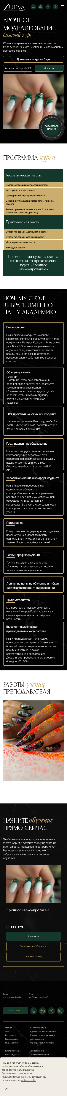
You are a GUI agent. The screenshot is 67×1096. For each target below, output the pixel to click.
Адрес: (31, 994)
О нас (7, 1031)
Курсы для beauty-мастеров (42, 1043)
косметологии (42, 1054)
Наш (7, 1039)
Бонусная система (38, 1027)
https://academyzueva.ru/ (14, 1076)
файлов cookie (28, 1080)
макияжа (40, 1051)
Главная (8, 1027)
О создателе (10, 1035)
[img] (14, 7)
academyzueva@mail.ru (12, 997)
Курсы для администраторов (43, 1031)
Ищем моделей (11, 1043)
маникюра (15, 1051)
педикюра (15, 1054)
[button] (51, 127)
